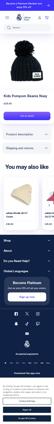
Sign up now (27, 296)
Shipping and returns (19, 148)
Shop (7, 240)
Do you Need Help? (17, 261)
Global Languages (16, 271)
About (8, 250)
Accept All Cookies (27, 418)
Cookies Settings (27, 401)
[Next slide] (49, 205)
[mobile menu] (7, 17)
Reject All (27, 410)
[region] (27, 401)
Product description (19, 134)
